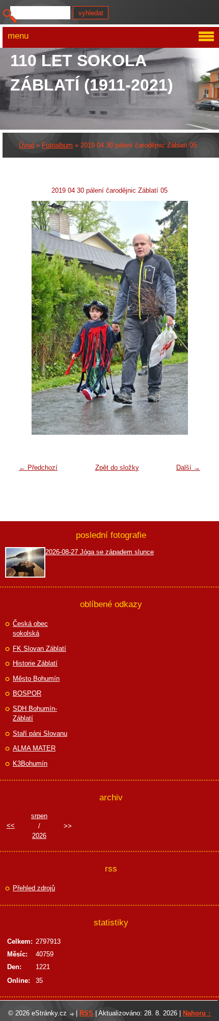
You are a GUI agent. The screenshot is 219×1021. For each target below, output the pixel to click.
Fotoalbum (57, 145)
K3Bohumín (30, 763)
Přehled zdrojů (34, 888)
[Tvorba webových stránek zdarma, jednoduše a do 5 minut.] (72, 1014)
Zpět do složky (117, 467)
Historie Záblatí (35, 663)
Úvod (26, 145)
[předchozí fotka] (30, 318)
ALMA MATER (34, 748)
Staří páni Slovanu (40, 733)
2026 (39, 835)
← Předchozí (38, 467)
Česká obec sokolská (30, 629)
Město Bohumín (36, 678)
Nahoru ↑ (197, 1013)
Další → (188, 467)
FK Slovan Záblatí (39, 648)
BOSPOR (27, 693)
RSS (86, 1013)
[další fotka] (188, 318)
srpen (39, 816)
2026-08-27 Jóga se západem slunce (99, 552)
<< (11, 825)
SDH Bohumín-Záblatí (35, 714)
